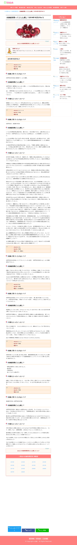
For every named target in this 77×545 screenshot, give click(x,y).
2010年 (23, 468)
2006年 (23, 472)
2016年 (44, 462)
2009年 (34, 468)
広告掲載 (45, 539)
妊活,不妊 (30, 7)
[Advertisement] (28, 486)
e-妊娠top (7, 11)
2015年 (12, 465)
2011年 (12, 468)
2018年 (23, 462)
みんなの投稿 (48, 7)
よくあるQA (39, 7)
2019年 (12, 462)
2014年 (23, 465)
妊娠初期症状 (14, 11)
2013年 (34, 465)
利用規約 (38, 539)
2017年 (34, 462)
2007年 (12, 472)
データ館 (64, 7)
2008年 (44, 468)
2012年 (44, 465)
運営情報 (31, 539)
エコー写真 (15, 7)
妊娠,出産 (22, 7)
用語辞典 (57, 7)
